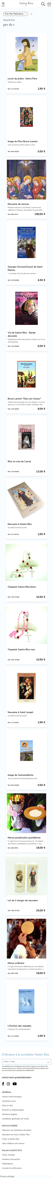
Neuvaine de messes (18, 204)
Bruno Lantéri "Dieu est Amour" (24, 398)
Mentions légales (9, 1114)
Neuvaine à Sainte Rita (20, 524)
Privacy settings (7, 1176)
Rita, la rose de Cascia (19, 461)
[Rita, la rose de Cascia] (26, 437)
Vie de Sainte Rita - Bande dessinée (22, 334)
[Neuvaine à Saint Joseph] (26, 688)
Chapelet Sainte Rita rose (21, 649)
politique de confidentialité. (25, 1070)
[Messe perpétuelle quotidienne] (26, 813)
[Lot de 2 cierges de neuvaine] (26, 876)
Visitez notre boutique (12, 1096)
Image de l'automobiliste (20, 775)
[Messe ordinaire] (26, 939)
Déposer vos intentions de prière (16, 1130)
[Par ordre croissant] (31, 14)
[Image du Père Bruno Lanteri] (26, 117)
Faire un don (7, 1105)
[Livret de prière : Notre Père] (26, 54)
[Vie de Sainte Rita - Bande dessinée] (26, 308)
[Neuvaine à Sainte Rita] (26, 500)
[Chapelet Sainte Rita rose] (26, 625)
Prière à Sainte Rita (10, 1139)
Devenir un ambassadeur (13, 1109)
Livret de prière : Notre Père (22, 78)
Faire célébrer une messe (13, 1143)
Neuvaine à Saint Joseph (20, 712)
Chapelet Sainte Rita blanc (22, 586)
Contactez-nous (9, 1101)
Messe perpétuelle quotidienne (24, 837)
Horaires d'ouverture (11, 1159)
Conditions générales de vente (15, 1118)
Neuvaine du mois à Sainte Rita (16, 1134)
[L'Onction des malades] (26, 1001)
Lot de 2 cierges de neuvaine (23, 900)
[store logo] (26, 3)
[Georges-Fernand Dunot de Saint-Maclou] (26, 242)
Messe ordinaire (16, 963)
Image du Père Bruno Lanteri (23, 141)
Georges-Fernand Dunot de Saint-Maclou (25, 268)
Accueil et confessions (12, 1168)
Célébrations (7, 1163)
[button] (15, 14)
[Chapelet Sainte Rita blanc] (26, 562)
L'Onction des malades (19, 1025)
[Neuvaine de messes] (26, 180)
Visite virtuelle (8, 1154)
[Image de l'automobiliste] (26, 751)
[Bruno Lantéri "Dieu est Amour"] (26, 374)
